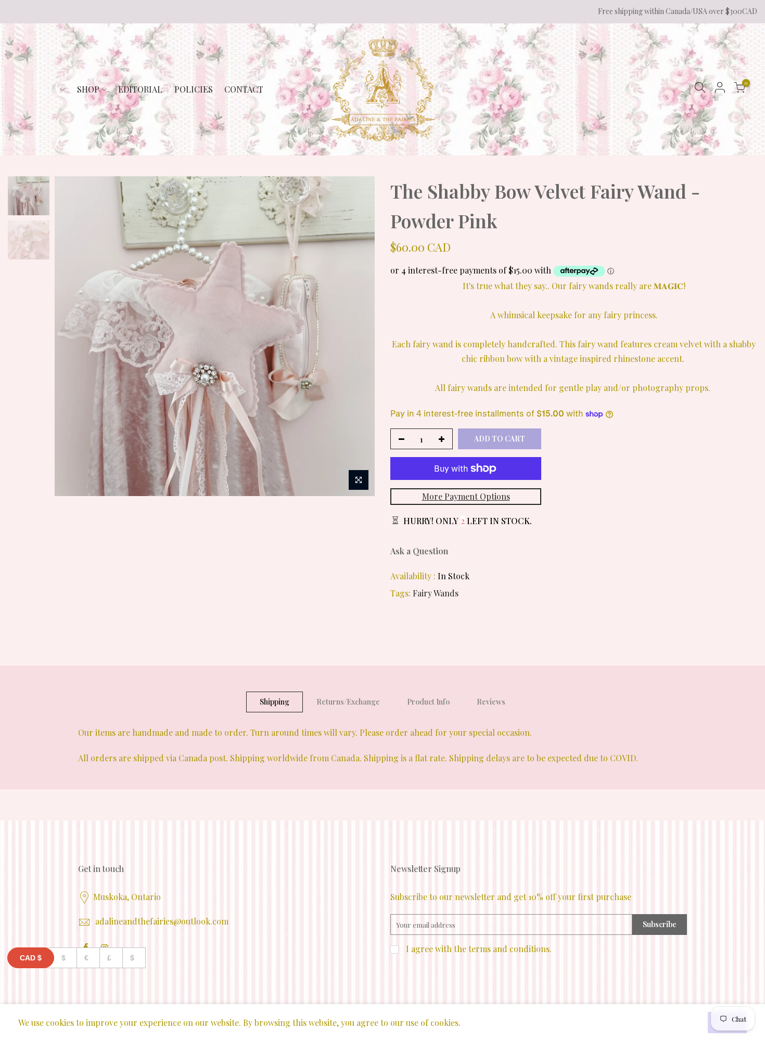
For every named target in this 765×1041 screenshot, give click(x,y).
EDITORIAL (140, 89)
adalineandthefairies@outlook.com (161, 921)
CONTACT (243, 89)
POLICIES (193, 89)
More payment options (466, 496)
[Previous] (73, 336)
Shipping (274, 702)
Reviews (491, 702)
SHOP (88, 89)
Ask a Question (419, 550)
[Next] (356, 336)
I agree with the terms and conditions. (478, 948)
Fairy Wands (435, 593)
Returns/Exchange (348, 702)
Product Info (428, 702)
